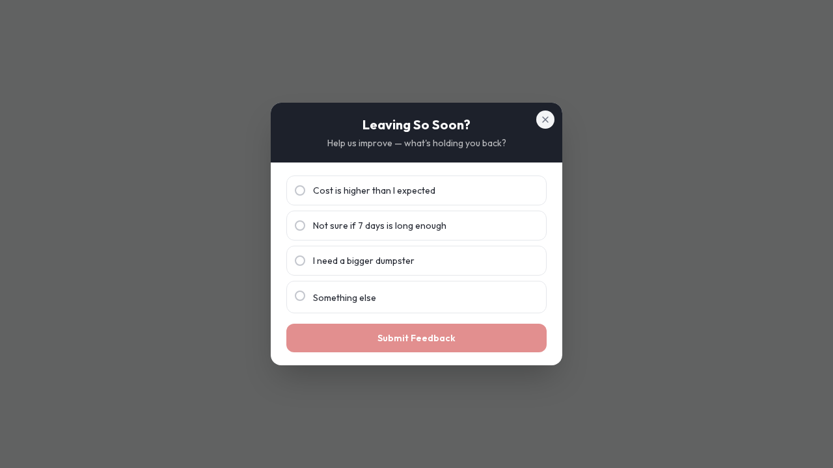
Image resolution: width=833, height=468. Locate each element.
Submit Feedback (416, 338)
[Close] (545, 119)
